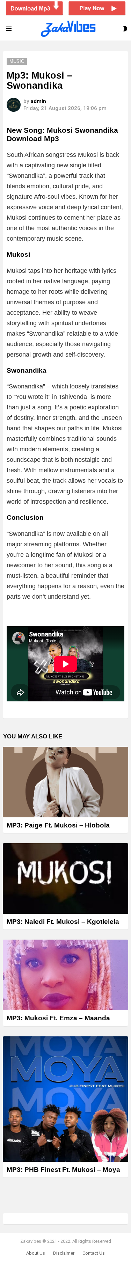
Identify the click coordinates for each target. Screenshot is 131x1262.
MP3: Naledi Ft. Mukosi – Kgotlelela (63, 921)
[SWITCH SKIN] (125, 28)
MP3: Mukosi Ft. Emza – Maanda (58, 1018)
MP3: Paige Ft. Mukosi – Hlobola (58, 825)
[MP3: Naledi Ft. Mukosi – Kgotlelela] (65, 878)
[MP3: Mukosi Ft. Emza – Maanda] (65, 975)
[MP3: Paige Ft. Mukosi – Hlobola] (65, 782)
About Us (35, 1253)
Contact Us (93, 1253)
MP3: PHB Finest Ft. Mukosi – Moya (63, 1169)
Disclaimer (63, 1253)
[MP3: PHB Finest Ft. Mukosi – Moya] (65, 1099)
